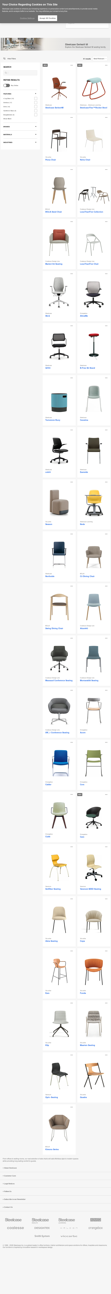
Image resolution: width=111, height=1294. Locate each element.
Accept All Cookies (48, 18)
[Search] (6, 73)
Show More (7, 119)
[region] (55, 11)
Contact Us (8, 1207)
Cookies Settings (27, 18)
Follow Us (8, 1191)
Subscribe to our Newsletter (15, 1199)
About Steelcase (10, 1168)
